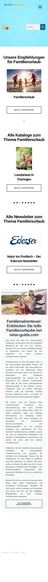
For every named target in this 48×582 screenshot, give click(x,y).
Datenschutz (15, 552)
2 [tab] (17, 202)
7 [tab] (31, 202)
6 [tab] (28, 202)
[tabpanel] (24, 93)
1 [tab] (24, 121)
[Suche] (42, 27)
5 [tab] (25, 202)
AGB (23, 552)
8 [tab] (34, 202)
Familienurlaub (24, 97)
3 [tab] (19, 202)
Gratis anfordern (24, 110)
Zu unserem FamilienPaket (24, 503)
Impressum (5, 552)
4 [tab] (22, 202)
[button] (40, 7)
